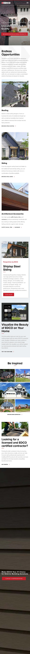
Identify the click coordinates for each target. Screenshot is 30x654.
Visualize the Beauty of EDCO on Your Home (15, 327)
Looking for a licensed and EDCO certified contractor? (15, 442)
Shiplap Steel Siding (11, 268)
